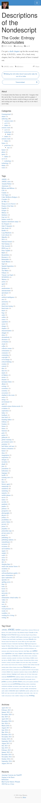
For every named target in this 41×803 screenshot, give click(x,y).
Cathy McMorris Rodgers (9, 197)
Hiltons (4, 213)
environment (5, 402)
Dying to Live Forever (9, 204)
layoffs (4, 475)
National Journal (7, 241)
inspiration (5, 457)
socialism (4, 569)
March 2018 (5, 725)
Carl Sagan (5, 195)
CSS (3, 190)
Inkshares (20, 66)
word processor (6, 609)
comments (5, 353)
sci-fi (28, 46)
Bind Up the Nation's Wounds (11, 782)
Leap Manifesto (6, 233)
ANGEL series (8, 66)
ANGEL (4, 179)
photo (3, 152)
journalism (5, 468)
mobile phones (6, 495)
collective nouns (7, 348)
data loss (4, 371)
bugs (3, 313)
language (4, 473)
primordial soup (6, 531)
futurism (4, 431)
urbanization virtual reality (10, 597)
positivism (7, 145)
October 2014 (6, 759)
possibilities (5, 520)
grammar (4, 444)
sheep (3, 560)
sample (4, 553)
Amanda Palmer (7, 184)
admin (3, 116)
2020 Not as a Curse (8, 784)
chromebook (5, 337)
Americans (5, 186)
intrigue (4, 460)
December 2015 (6, 734)
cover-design (5, 359)
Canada (4, 193)
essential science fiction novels (11, 406)
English (4, 208)
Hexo (24, 797)
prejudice (4, 528)
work (3, 168)
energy (4, 399)
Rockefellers (5, 255)
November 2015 (7, 737)
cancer (4, 319)
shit (3, 562)
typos (3, 591)
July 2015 (5, 745)
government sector (7, 442)
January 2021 (6, 712)
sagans (4, 551)
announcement (6, 290)
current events (8, 121)
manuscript (5, 486)
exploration (5, 411)
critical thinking (6, 362)
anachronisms (6, 288)
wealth (4, 606)
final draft (5, 417)
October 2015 (6, 739)
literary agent (6, 484)
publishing (5, 537)
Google (4, 210)
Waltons (4, 279)
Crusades (4, 199)
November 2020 (7, 714)
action (3, 282)
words (3, 611)
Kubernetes (5, 779)
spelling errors (6, 582)
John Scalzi (5, 228)
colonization (5, 350)
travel (3, 589)
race (8, 147)
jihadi (3, 464)
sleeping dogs (6, 564)
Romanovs (5, 257)
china (3, 335)
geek (3, 433)
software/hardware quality (10, 573)
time (3, 584)
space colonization (7, 575)
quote (3, 154)
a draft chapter (14, 51)
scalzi (3, 555)
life (3, 480)
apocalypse (5, 293)
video (3, 602)
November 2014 (7, 757)
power (3, 526)
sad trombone (6, 548)
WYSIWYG (5, 277)
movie (3, 497)
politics (4, 517)
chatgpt (4, 333)
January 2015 (6, 752)
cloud (3, 344)
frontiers (4, 424)
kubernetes (5, 471)
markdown (5, 488)
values (3, 600)
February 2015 (6, 750)
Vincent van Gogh (7, 275)
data (3, 368)
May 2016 (5, 732)
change (4, 326)
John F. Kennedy (7, 226)
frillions (4, 422)
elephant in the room (8, 395)
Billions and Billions (8, 188)
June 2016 (5, 730)
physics (4, 515)
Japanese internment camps (10, 221)
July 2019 (5, 717)
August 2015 (6, 743)
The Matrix (5, 270)
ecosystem (5, 393)
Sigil (3, 264)
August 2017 (6, 728)
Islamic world (6, 219)
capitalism (5, 322)
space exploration (7, 577)
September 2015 (7, 741)
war (3, 604)
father (3, 413)
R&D (3, 253)
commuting (5, 355)
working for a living (8, 615)
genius (4, 435)
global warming (6, 439)
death (3, 373)
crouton (4, 364)
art (2, 295)
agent (3, 284)
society (4, 571)
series (3, 557)
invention (4, 462)
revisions (4, 546)
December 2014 (6, 754)
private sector (6, 533)
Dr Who (4, 201)
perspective (5, 511)
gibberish (4, 437)
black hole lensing (7, 306)
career (3, 324)
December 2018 (6, 721)
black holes (5, 308)
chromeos (5, 339)
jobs (3, 466)
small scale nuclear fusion (9, 566)
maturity (4, 493)
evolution (4, 408)
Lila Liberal (5, 235)
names (3, 500)
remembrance (6, 542)
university (5, 593)
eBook (4, 384)
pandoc (4, 506)
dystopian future (7, 382)
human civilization (7, 448)
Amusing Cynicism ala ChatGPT (12, 775)
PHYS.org (5, 248)
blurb (3, 310)
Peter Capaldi (6, 250)
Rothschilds (5, 259)
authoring (19, 46)
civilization (5, 342)
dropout (4, 379)
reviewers (5, 544)
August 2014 (6, 763)
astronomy (5, 302)
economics (5, 388)
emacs (3, 397)
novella (4, 502)
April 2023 (5, 708)
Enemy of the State (8, 206)
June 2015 (5, 748)
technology (7, 132)
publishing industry (8, 540)
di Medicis (5, 375)
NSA (3, 239)
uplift (3, 595)
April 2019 (5, 719)
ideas (3, 453)
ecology (4, 386)
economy (4, 391)
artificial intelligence (8, 297)
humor (4, 150)
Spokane (4, 268)
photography (5, 513)
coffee (3, 346)
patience (4, 508)
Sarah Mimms (6, 262)
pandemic (5, 504)
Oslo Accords (6, 246)
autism (4, 304)
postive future (6, 522)
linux (3, 482)
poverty (4, 524)
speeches (4, 580)
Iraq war (4, 217)
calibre (4, 317)
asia (3, 299)
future (3, 143)
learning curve (6, 477)
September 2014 (7, 761)
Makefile (4, 237)
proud (3, 535)
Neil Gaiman (6, 244)
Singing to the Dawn (8, 777)
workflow (5, 613)
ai (2, 286)
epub (3, 404)
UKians (4, 273)
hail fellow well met (8, 446)
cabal (3, 315)
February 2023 (6, 710)
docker (4, 377)
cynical (4, 366)
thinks (6, 125)
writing (4, 617)
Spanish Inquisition (8, 266)
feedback (4, 415)
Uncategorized (6, 114)
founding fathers (7, 419)
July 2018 (5, 723)
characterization (6, 330)
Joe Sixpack (5, 224)
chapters (4, 328)
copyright (5, 357)
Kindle (4, 230)
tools (3, 586)
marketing (5, 491)
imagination (5, 455)
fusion (3, 426)
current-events (6, 139)
